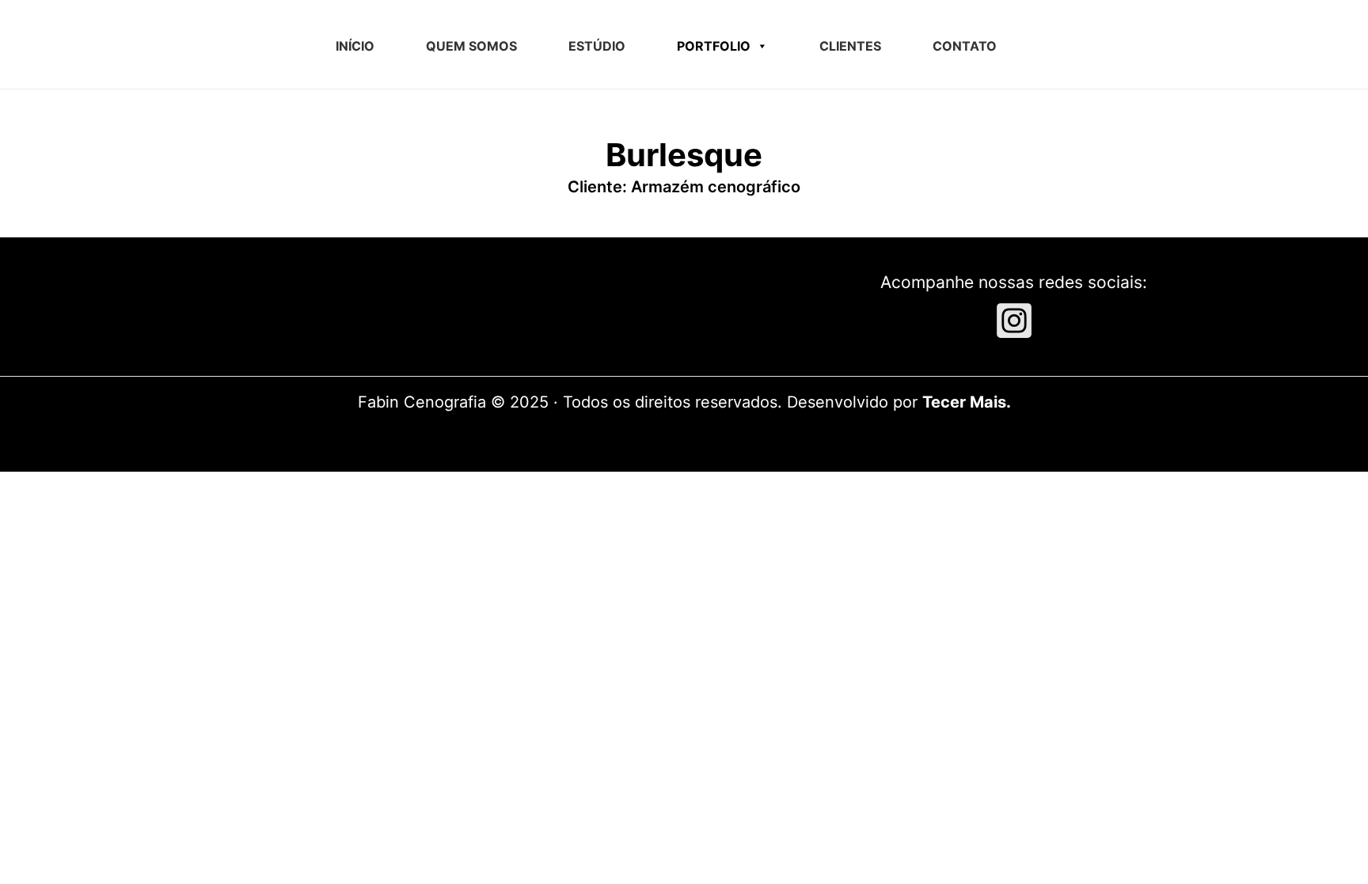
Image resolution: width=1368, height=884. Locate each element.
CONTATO (965, 46)
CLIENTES (850, 46)
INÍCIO (355, 46)
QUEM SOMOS (471, 46)
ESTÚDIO (596, 46)
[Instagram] (1014, 320)
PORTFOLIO (713, 46)
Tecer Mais (964, 402)
